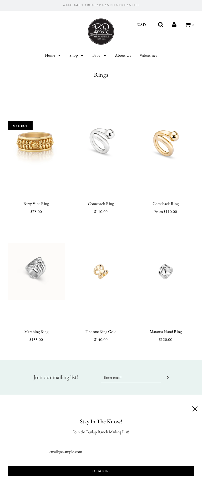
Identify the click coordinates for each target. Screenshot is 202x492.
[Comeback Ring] (101, 143)
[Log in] (174, 24)
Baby (97, 55)
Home (50, 55)
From (165, 211)
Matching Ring (36, 331)
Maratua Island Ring (166, 331)
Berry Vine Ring (36, 203)
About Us (123, 55)
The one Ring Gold (101, 331)
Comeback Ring (101, 203)
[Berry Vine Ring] (36, 143)
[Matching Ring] (36, 271)
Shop (74, 55)
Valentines (148, 55)
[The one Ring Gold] (101, 271)
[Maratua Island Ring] (165, 271)
